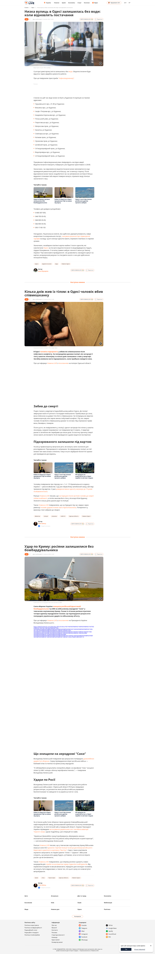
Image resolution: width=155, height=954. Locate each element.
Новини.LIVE (52, 363)
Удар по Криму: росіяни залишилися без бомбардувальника (42, 201)
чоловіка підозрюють (49, 352)
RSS (109, 937)
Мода (26, 909)
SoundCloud (112, 934)
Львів (79, 903)
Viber (83, 931)
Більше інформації (139, 949)
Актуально (54, 896)
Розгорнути (77, 916)
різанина (54, 516)
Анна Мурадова (43, 271)
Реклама (54, 932)
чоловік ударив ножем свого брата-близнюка (58, 507)
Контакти (55, 930)
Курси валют (56, 940)
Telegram (84, 928)
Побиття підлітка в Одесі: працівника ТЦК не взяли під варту (63, 201)
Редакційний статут (31, 930)
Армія (64, 3)
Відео (96, 3)
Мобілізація (108, 903)
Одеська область (73, 516)
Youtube (84, 925)
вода (56, 264)
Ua (125, 2)
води (71, 71)
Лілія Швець (42, 523)
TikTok (110, 925)
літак (43, 878)
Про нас (54, 925)
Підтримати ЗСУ (115, 2)
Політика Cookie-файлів (32, 935)
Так (126, 949)
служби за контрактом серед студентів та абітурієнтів (66, 864)
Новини (56, 3)
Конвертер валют (57, 942)
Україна (48, 3)
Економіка (71, 3)
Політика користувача (32, 925)
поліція (46, 516)
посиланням (63, 363)
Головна (26, 7)
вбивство (37, 516)
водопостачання (46, 264)
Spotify (110, 931)
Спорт (79, 3)
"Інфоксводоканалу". (66, 78)
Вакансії (54, 928)
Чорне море (51, 878)
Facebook (84, 937)
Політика (107, 909)
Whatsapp (84, 940)
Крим (36, 878)
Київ (52, 903)
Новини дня (55, 909)
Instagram (84, 934)
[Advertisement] (63, 89)
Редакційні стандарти (32, 932)
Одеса (32, 7)
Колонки (87, 3)
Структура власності (58, 935)
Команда (54, 937)
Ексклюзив (28, 903)
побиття (63, 516)
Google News (112, 928)
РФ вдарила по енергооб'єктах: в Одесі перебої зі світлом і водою (84, 476)
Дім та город (82, 896)
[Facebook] (39, 526)
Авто (26, 896)
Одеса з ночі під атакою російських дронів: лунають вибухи (83, 201)
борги (46, 248)
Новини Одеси (66, 264)
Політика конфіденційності (33, 928)
